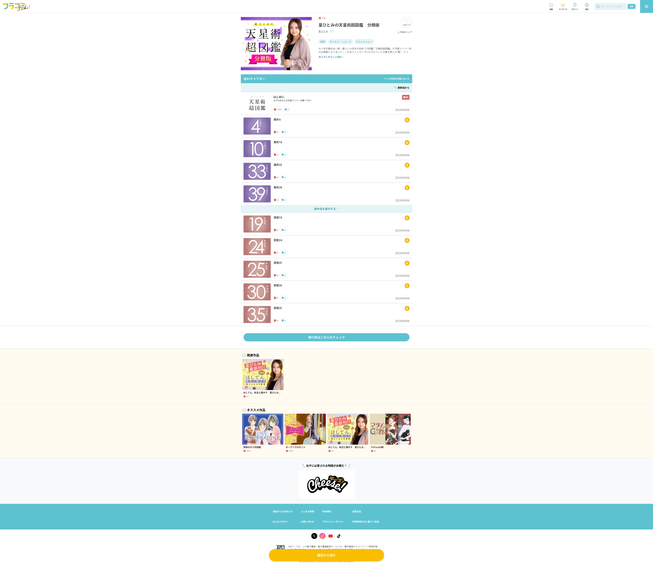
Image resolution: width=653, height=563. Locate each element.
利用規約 (326, 511)
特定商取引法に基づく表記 (365, 521)
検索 (631, 6)
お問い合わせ (307, 521)
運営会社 (356, 511)
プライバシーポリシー (333, 521)
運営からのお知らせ (283, 511)
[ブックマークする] (406, 22)
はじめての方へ (280, 521)
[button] (551, 7)
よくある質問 (307, 511)
